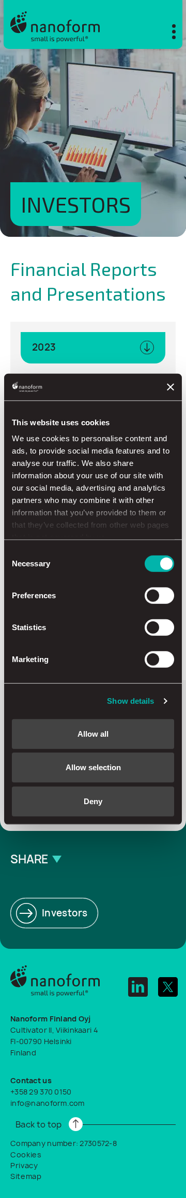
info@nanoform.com (47, 1103)
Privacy (24, 1165)
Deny (93, 801)
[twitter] (168, 987)
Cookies (26, 1154)
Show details (130, 701)
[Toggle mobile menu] (167, 30)
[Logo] (55, 24)
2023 (44, 347)
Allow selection (93, 767)
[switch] (159, 595)
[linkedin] (138, 987)
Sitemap (26, 1176)
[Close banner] (170, 386)
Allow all (93, 734)
